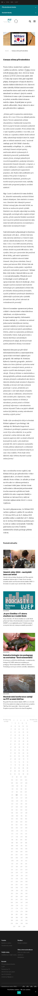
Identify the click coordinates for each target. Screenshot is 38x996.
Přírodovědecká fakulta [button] (9, 7)
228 (26, 872)
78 (15, 765)
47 (11, 747)
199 (21, 852)
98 (16, 777)
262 (16, 899)
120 (26, 792)
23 (15, 732)
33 (15, 738)
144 (26, 810)
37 (11, 741)
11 (26, 723)
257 (12, 896)
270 (17, 905)
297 (14, 926)
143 (21, 810)
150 (17, 816)
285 (12, 917)
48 (15, 747)
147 (22, 813)
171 (21, 831)
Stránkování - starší (33, 720)
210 (17, 861)
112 (26, 786)
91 (27, 771)
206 (17, 858)
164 (26, 825)
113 (12, 789)
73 (15, 762)
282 (17, 914)
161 (12, 825)
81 (27, 765)
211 (22, 861)
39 (19, 741)
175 (21, 834)
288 (26, 917)
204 (26, 855)
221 (12, 870)
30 (23, 735)
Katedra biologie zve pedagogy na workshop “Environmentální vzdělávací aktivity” (18, 657)
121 (12, 795)
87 (11, 771)
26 (27, 732)
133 (12, 804)
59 (19, 753)
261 (12, 899)
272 (26, 905)
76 (27, 762)
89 (19, 771)
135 (21, 804)
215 (21, 864)
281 (12, 914)
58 (15, 753)
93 (15, 774)
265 (12, 902)
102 (17, 780)
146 (17, 813)
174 (17, 834)
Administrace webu (7, 987)
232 (26, 875)
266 (17, 902)
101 (12, 780)
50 (23, 747)
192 (26, 846)
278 (17, 911)
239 (21, 881)
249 (12, 890)
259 (21, 896)
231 (22, 875)
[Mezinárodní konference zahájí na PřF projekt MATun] (19, 683)
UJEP (16, 2)
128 (26, 798)
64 (19, 756)
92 (10, 774)
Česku (27, 70)
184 (26, 840)
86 (27, 768)
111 (21, 786)
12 (11, 726)
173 (12, 834)
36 (27, 738)
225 (12, 872)
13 (15, 726)
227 (22, 872)
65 (23, 756)
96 (27, 774)
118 (17, 792)
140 (26, 807)
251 (22, 890)
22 (11, 732)
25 (23, 732)
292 (26, 920)
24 (19, 732)
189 (12, 846)
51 (27, 747)
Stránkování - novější (7, 720)
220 (26, 866)
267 (22, 902)
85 (23, 768)
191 (21, 846)
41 (27, 741)
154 (17, 819)
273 (12, 908)
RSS (15, 987)
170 (17, 831)
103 (21, 780)
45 (23, 744)
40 (23, 741)
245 (12, 887)
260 (26, 896)
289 (12, 920)
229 (12, 875)
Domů (7, 50)
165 (12, 828)
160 (26, 822)
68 (15, 759)
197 (12, 852)
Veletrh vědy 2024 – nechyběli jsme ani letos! (17, 573)
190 (17, 846)
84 (19, 768)
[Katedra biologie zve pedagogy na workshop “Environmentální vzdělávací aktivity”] (19, 642)
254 (17, 893)
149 (12, 816)
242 (16, 884)
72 (11, 762)
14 (19, 726)
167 (22, 828)
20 (23, 729)
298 (19, 926)
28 (15, 735)
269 (12, 905)
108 (26, 783)
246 (17, 887)
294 (17, 923)
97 (12, 777)
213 (12, 864)
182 (17, 840)
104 (26, 780)
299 (24, 926)
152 (26, 816)
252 (26, 890)
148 (26, 813)
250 (17, 890)
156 (26, 819)
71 (27, 759)
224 (26, 870)
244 (26, 884)
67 (11, 759)
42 (10, 744)
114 (17, 789)
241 (12, 884)
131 (21, 801)
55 (23, 750)
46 (27, 744)
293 (12, 923)
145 (12, 813)
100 (25, 777)
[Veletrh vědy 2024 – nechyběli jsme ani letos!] (19, 559)
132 (26, 801)
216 (26, 864)
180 (26, 837)
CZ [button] (2, 2)
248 (26, 887)
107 (22, 783)
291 (22, 920)
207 (22, 858)
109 (13, 786)
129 (12, 801)
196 (26, 849)
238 (17, 881)
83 (15, 768)
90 (23, 771)
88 (15, 771)
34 (19, 738)
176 (26, 834)
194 (17, 849)
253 (12, 893)
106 (17, 783)
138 (17, 807)
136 (26, 804)
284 (26, 914)
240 (26, 881)
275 (22, 908)
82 (11, 768)
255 (22, 893)
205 (12, 858)
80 (23, 765)
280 (26, 911)
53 (15, 750)
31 (27, 735)
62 (10, 756)
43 (15, 744)
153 (12, 819)
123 (21, 795)
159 (21, 822)
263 (21, 899)
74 (19, 762)
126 (17, 798)
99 (21, 777)
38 (15, 741)
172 (26, 831)
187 (21, 843)
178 (17, 837)
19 (19, 729)
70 (23, 759)
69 (19, 759)
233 (12, 879)
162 (17, 825)
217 (12, 866)
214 (17, 864)
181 (12, 840)
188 (26, 843)
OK (19, 992)
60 (23, 753)
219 (21, 866)
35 (23, 738)
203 (21, 855)
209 (12, 861)
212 (26, 861)
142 (17, 810)
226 (17, 872)
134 (17, 804)
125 (12, 798)
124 (26, 795)
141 (12, 810)
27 (11, 735)
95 (23, 774)
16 (27, 726)
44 (19, 744)
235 (22, 879)
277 (12, 911)
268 (26, 902)
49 (19, 747)
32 (11, 738)
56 (27, 750)
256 (26, 893)
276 (26, 908)
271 (22, 905)
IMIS (12, 2)
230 (17, 875)
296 (26, 923)
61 (27, 753)
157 (12, 822)
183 (21, 840)
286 (17, 917)
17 (11, 729)
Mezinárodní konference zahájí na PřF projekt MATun (17, 697)
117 (12, 792)
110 (17, 786)
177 (12, 837)
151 (21, 816)
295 (22, 923)
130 (17, 801)
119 (21, 792)
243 (21, 884)
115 (21, 789)
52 (11, 750)
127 (21, 798)
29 (19, 735)
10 (22, 723)
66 (27, 756)
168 (26, 828)
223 (21, 870)
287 (22, 917)
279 (21, 911)
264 (26, 899)
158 (17, 822)
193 (12, 849)
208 (26, 858)
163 (21, 825)
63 (15, 756)
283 (21, 914)
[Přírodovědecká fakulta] (7, 20)
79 (19, 765)
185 (12, 843)
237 (12, 881)
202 (16, 855)
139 (21, 807)
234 (17, 879)
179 (21, 837)
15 (23, 726)
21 (27, 729)
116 (26, 789)
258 (17, 896)
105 (12, 783)
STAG (7, 2)
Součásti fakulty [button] (7, 13)
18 (15, 729)
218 (17, 866)
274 (17, 908)
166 (17, 828)
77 (11, 765)
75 (23, 762)
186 (17, 843)
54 (19, 750)
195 (22, 849)
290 (17, 920)
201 (12, 855)
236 (26, 879)
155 (21, 819)
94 (19, 774)
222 (17, 870)
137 (12, 807)
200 (26, 852)
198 (17, 852)
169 (12, 831)
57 (11, 753)
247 (22, 887)
